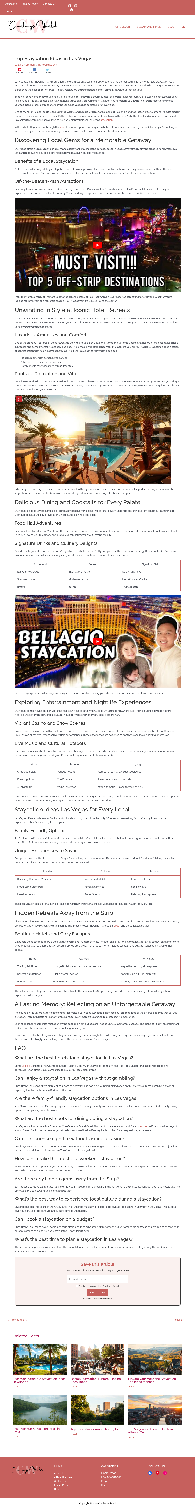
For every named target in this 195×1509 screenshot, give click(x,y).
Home (57, 1489)
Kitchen (144, 1126)
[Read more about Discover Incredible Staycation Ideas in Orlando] (40, 1359)
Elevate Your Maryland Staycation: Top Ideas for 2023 (152, 1380)
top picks (27, 1065)
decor (117, 925)
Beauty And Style (111, 1477)
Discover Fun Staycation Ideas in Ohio (36, 1430)
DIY (103, 1485)
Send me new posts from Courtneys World (99, 1286)
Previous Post (17, 1320)
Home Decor (108, 1473)
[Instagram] (75, 5)
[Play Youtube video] (98, 245)
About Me (59, 1473)
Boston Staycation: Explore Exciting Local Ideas (96, 1380)
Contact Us (60, 1481)
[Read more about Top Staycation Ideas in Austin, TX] (97, 1409)
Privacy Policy (61, 1485)
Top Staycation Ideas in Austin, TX (94, 1429)
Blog (104, 1481)
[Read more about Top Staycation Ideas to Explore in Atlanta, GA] (155, 1409)
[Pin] (19, 399)
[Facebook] (69, 5)
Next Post (180, 1320)
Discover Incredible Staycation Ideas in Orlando (39, 1380)
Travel (16, 1386)
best (61, 127)
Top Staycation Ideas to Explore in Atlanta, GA (152, 1430)
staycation (107, 120)
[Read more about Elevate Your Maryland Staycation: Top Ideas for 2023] (155, 1359)
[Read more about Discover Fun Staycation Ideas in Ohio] (40, 1409)
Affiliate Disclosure (63, 1477)
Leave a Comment (25, 64)
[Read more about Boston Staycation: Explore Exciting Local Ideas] (97, 1359)
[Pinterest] (71, 9)
